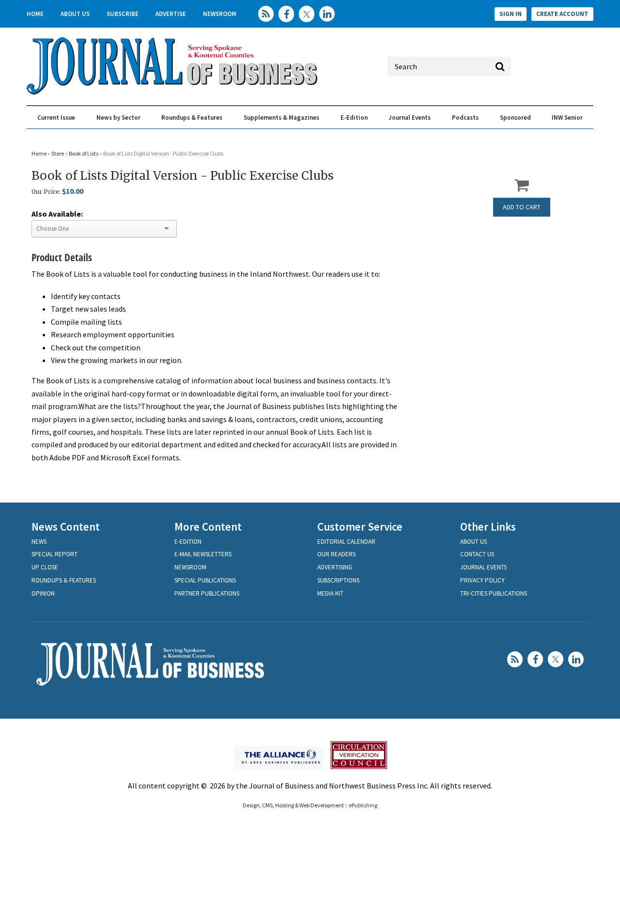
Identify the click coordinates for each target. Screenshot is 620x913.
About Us (75, 14)
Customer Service (360, 526)
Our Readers (336, 554)
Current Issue (56, 117)
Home (35, 14)
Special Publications (205, 580)
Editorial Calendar (346, 541)
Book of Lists (84, 153)
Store (57, 153)
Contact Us (477, 554)
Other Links (488, 526)
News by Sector (118, 117)
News (38, 541)
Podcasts (465, 117)
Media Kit (330, 593)
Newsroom (219, 14)
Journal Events (409, 117)
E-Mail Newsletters (203, 554)
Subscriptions (338, 580)
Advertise (170, 14)
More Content (208, 526)
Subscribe (123, 14)
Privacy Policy (482, 580)
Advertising (334, 567)
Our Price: (46, 191)
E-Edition (354, 117)
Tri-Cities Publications (493, 593)
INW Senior (567, 117)
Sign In (510, 14)
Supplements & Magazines (281, 117)
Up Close (44, 567)
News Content (65, 526)
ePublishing (363, 805)
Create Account (562, 14)
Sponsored (515, 117)
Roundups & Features (191, 117)
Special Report (54, 554)
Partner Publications (206, 593)
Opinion (43, 593)
